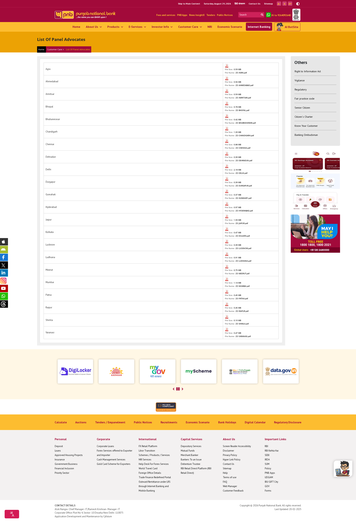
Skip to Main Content (189, 3)
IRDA (267, 459)
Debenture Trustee (190, 464)
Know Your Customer (306, 125)
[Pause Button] (178, 389)
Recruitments (169, 422)
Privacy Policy (230, 455)
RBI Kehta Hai (271, 450)
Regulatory (301, 89)
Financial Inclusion (64, 468)
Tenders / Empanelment (110, 422)
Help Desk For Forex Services (154, 464)
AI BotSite (291, 27)
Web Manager (230, 486)
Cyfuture (107, 516)
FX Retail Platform (148, 446)
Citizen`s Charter (304, 116)
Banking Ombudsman (306, 135)
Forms (268, 490)
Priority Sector (62, 472)
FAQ (225, 481)
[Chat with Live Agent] (343, 469)
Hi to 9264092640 (281, 15)
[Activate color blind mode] (297, 3)
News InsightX (197, 15)
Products (113, 27)
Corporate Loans (105, 446)
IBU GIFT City (271, 481)
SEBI (267, 455)
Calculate (61, 422)
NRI (209, 27)
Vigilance (300, 80)
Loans (58, 450)
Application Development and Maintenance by (79, 516)
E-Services (136, 27)
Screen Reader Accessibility (237, 446)
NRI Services (145, 459)
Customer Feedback (233, 490)
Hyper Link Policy (231, 459)
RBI (266, 446)
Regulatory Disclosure (287, 422)
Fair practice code (304, 98)
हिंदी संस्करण (240, 3)
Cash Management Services (111, 459)
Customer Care (188, 27)
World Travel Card (148, 468)
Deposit (59, 446)
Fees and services (165, 15)
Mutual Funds (188, 450)
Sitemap (268, 3)
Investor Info (161, 27)
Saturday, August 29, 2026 (217, 3)
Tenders (210, 15)
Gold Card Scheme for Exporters (113, 464)
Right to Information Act (308, 71)
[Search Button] (262, 14)
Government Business (66, 464)
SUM (267, 464)
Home (76, 27)
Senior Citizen (302, 107)
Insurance (60, 459)
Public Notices (225, 15)
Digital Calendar (255, 422)
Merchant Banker (189, 455)
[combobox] (12, 514)
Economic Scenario (229, 27)
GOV (267, 486)
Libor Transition (147, 450)
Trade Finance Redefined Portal (155, 477)
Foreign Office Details (150, 472)
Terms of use (229, 477)
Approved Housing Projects (69, 455)
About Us (92, 27)
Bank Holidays (227, 422)
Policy (268, 468)
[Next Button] (182, 389)
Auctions (80, 422)
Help (225, 472)
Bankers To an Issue (191, 459)
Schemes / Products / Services (154, 455)
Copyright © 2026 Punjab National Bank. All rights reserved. (270, 505)
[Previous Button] (173, 389)
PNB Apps (182, 15)
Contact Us (254, 3)
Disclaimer (228, 450)
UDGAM (269, 477)
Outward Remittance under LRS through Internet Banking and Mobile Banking (154, 486)
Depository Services (191, 446)
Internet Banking (259, 27)
